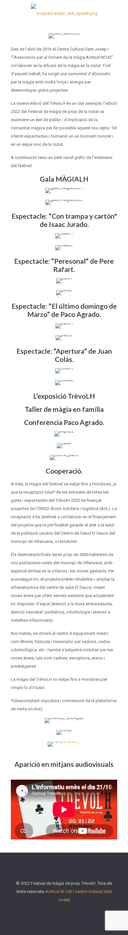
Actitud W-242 (58, 891)
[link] (64, 744)
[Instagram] (77, 911)
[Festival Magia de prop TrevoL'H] (64, 13)
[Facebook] (50, 911)
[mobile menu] (119, 13)
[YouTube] (68, 911)
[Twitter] (59, 911)
